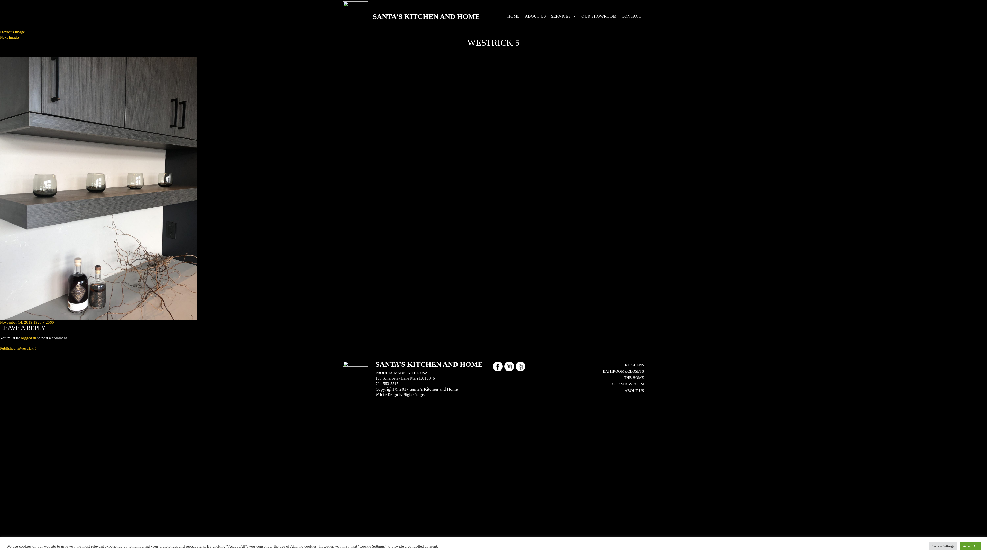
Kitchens (634, 365)
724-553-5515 (387, 384)
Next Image (9, 37)
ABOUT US (535, 16)
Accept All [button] (970, 546)
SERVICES (561, 16)
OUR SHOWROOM (598, 16)
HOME (513, 16)
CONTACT (631, 16)
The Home (634, 378)
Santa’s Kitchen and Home (426, 17)
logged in (28, 338)
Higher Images (414, 395)
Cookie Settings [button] (943, 546)
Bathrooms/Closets (623, 371)
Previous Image (12, 32)
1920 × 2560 (43, 322)
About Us (634, 390)
